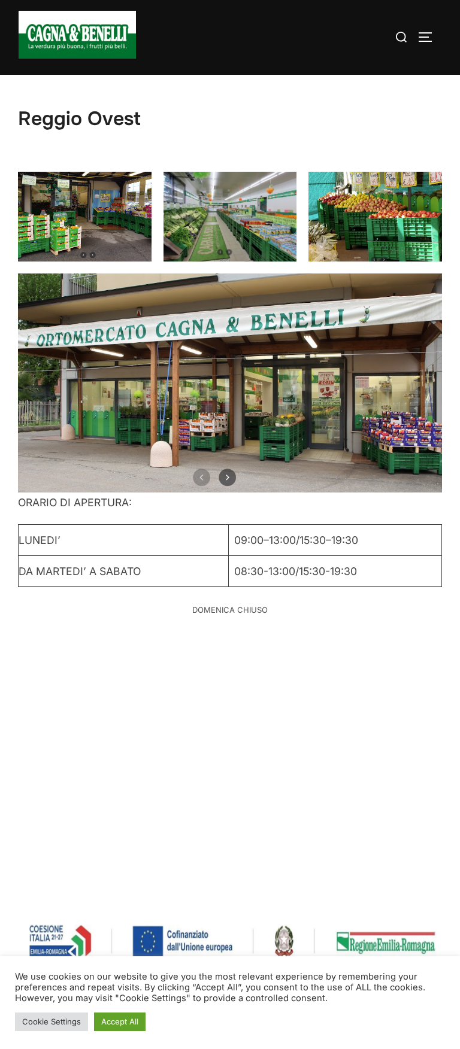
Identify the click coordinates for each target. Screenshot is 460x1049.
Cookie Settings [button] (51, 1021)
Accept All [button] (119, 1021)
